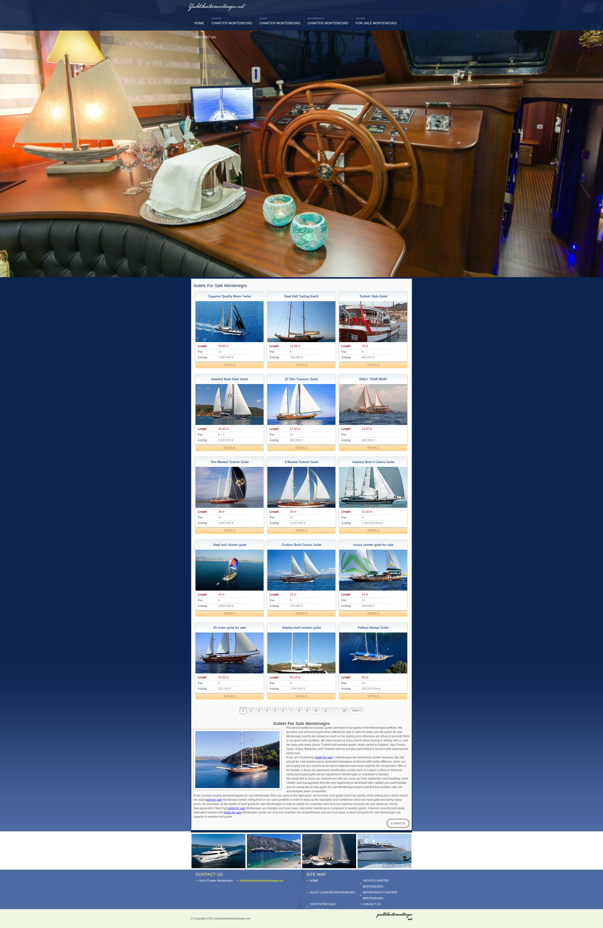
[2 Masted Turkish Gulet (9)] (301, 487)
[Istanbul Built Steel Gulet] (229, 404)
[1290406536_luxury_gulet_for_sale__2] (301, 652)
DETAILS (229, 365)
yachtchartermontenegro (394, 916)
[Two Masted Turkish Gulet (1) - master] (229, 487)
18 (344, 710)
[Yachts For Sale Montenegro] (385, 867)
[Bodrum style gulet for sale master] (301, 570)
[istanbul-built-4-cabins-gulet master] (373, 487)
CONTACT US (205, 37)
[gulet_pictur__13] (373, 570)
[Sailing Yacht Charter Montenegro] (329, 867)
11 (325, 710)
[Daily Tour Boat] (373, 404)
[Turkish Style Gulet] (373, 321)
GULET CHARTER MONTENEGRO (332, 892)
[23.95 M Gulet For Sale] (229, 652)
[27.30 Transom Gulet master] (301, 404)
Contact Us (398, 823)
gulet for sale (214, 799)
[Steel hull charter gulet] (229, 570)
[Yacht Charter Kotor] (218, 867)
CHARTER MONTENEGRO (232, 21)
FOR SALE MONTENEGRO (376, 21)
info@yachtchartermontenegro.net (261, 880)
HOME (199, 23)
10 (316, 710)
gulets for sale (324, 757)
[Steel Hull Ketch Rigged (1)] (301, 321)
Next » (356, 710)
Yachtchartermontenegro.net (216, 6)
